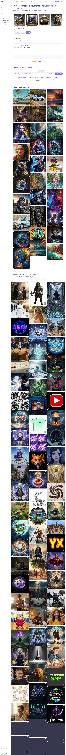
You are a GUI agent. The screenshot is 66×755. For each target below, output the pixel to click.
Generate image (34, 70)
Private (56, 77)
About (3, 753)
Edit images (3, 10)
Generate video (41, 70)
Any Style (15, 29)
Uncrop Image (4, 22)
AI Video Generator (5, 18)
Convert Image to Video (5, 20)
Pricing (46, 1)
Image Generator (4, 14)
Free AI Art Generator (24, 68)
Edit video (3, 8)
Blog (1, 753)
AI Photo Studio (4, 24)
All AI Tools (3, 4)
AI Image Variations (5, 16)
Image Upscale (19, 47)
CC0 (20, 40)
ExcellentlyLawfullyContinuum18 (27, 26)
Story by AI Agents (33, 77)
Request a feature (3, 754)
